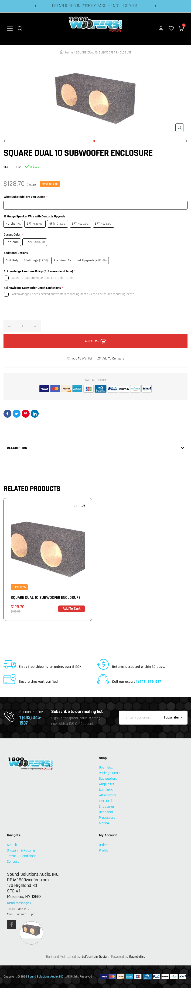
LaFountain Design (95, 957)
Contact (13, 861)
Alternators (107, 795)
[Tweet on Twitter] (16, 414)
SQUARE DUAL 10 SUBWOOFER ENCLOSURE (45, 597)
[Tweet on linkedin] (35, 414)
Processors (107, 817)
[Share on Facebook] (7, 414)
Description (17, 448)
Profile (104, 850)
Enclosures (107, 806)
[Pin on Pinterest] (26, 414)
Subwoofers (108, 778)
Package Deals (109, 773)
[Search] (20, 28)
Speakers (106, 789)
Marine (104, 823)
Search (12, 844)
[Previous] (5, 141)
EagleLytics (137, 957)
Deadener (106, 812)
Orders (104, 844)
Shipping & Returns (21, 850)
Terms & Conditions (21, 856)
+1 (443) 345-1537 (18, 909)
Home (69, 52)
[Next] (186, 141)
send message (18, 903)
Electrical (105, 800)
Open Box (106, 767)
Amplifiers (106, 784)
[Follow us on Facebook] (11, 924)
